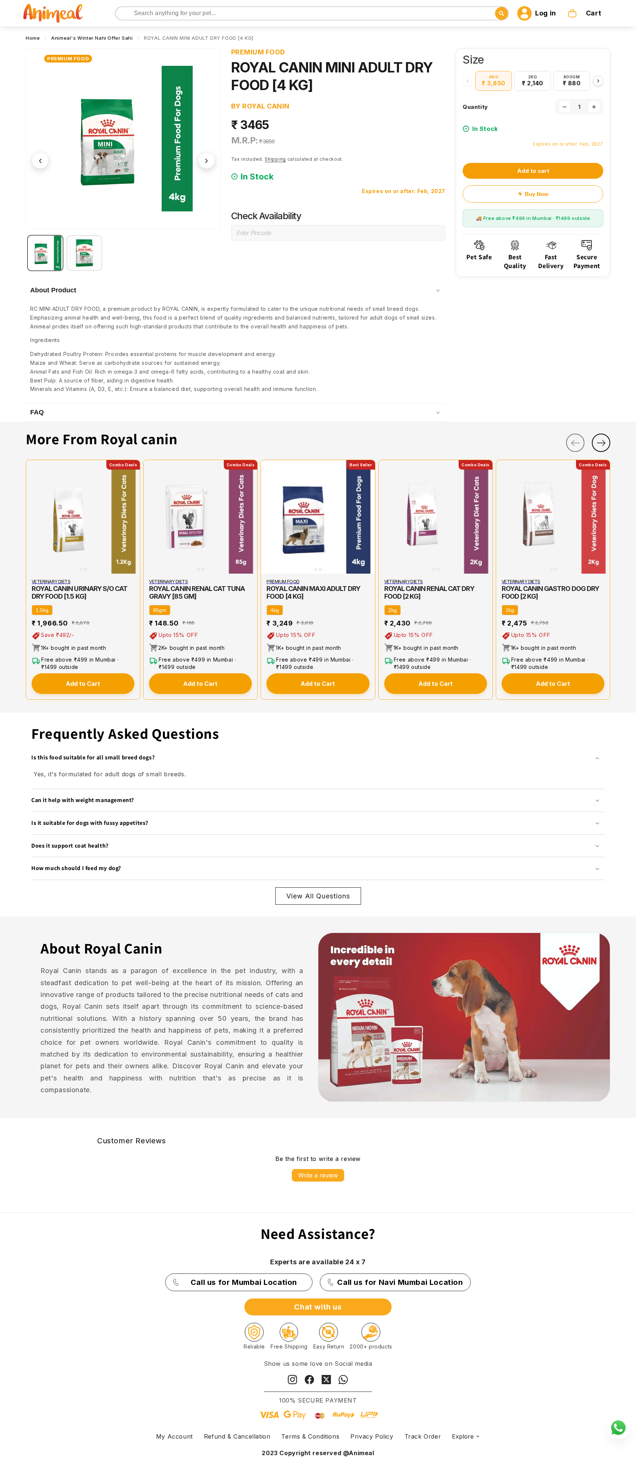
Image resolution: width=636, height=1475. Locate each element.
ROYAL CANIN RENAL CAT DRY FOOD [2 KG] (429, 592)
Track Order (422, 1436)
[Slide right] (601, 443)
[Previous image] (33, 517)
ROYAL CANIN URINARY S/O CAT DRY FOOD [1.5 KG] (79, 592)
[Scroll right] (598, 81)
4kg (275, 610)
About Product (53, 290)
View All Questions (318, 896)
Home (33, 38)
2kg (392, 610)
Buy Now (536, 194)
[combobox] (312, 13)
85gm (159, 610)
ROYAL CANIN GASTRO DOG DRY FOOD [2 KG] (550, 592)
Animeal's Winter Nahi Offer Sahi (91, 38)
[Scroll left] (468, 81)
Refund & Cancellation (237, 1436)
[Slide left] (575, 443)
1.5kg (42, 610)
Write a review (318, 1175)
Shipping (275, 159)
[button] (585, 13)
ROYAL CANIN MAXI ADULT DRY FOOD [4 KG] (313, 592)
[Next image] (133, 517)
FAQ (37, 412)
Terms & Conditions (310, 1436)
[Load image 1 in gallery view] (45, 253)
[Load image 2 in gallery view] (84, 253)
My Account (174, 1436)
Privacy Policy (371, 1436)
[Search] (121, 13)
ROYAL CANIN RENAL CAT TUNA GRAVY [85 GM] (197, 592)
